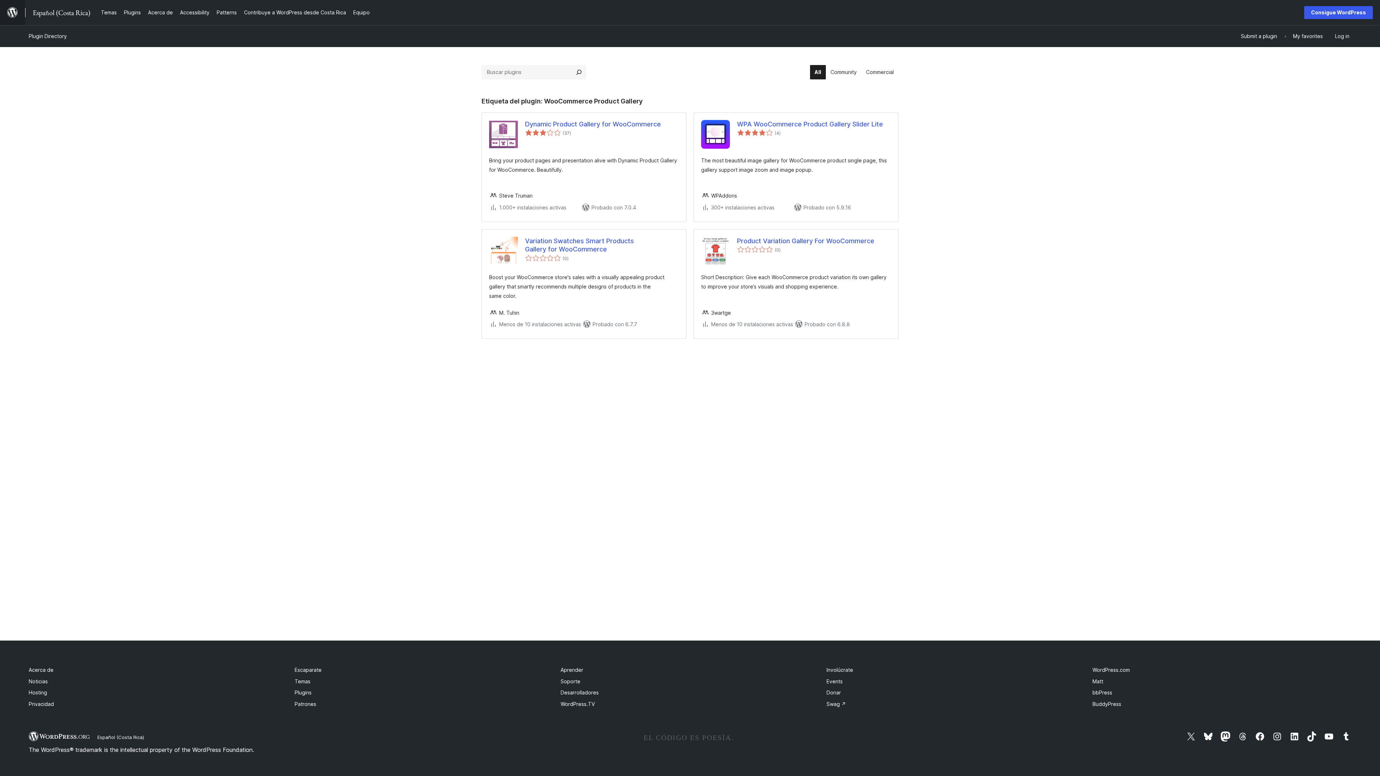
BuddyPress (1106, 704)
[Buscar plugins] (579, 72)
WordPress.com (1111, 670)
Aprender (572, 670)
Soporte (570, 681)
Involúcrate (840, 670)
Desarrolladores (580, 692)
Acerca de (41, 670)
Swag (836, 704)
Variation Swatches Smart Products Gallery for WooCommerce (579, 245)
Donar (834, 692)
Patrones (305, 704)
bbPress (1102, 692)
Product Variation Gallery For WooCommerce (805, 241)
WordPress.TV (578, 704)
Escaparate (308, 670)
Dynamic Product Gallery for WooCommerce (593, 124)
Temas (302, 681)
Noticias (38, 681)
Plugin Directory (48, 36)
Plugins (303, 692)
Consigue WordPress (1338, 12)
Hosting (38, 692)
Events (835, 681)
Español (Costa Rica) (120, 737)
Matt (1097, 681)
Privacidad (41, 704)
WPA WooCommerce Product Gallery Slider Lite (810, 124)
